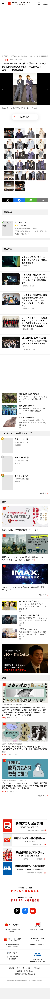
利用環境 (19, 971)
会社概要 (11, 968)
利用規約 (37, 968)
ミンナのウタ (20, 222)
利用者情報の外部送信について (24, 974)
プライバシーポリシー (24, 968)
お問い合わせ (28, 971)
